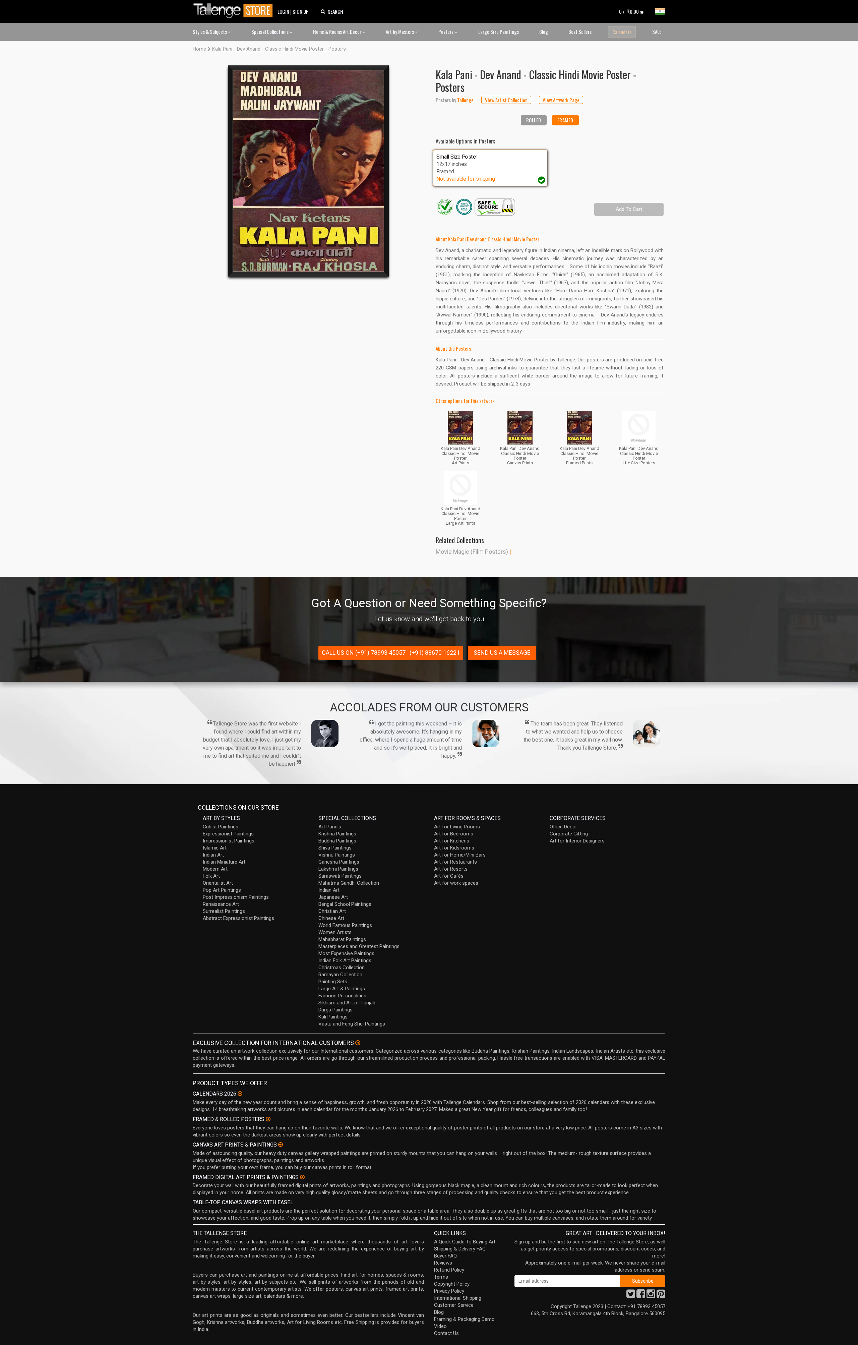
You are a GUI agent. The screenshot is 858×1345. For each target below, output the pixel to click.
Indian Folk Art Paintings (344, 960)
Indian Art (213, 855)
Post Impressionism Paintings (236, 897)
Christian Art (332, 911)
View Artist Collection (506, 100)
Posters (446, 31)
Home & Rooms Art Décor (337, 31)
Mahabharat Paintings (342, 939)
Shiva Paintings (335, 848)
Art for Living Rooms (457, 827)
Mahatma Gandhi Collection (348, 883)
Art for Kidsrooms (454, 848)
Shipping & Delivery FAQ (460, 1249)
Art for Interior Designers (577, 841)
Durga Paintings (335, 1010)
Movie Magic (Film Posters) (472, 551)
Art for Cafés (449, 876)
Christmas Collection (341, 967)
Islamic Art (215, 848)
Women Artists (335, 932)
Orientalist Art (218, 883)
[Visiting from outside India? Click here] (357, 1043)
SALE (656, 31)
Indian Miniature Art (224, 862)
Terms (441, 1277)
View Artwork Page (561, 100)
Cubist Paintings (220, 827)
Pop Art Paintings (222, 890)
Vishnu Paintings (336, 855)
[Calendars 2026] (240, 1093)
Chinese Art (331, 918)
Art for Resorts (451, 869)
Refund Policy (449, 1270)
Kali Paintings (333, 1017)
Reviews (443, 1263)
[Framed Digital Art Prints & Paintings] (302, 1177)
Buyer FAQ (445, 1256)
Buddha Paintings (337, 841)
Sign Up (301, 11)
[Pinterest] (661, 1296)
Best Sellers (580, 31)
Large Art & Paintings (341, 989)
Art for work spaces (456, 883)
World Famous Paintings (345, 925)
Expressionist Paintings (228, 834)
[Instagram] (651, 1296)
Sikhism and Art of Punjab (346, 1003)
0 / (629, 11)
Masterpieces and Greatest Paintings (359, 946)
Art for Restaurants (455, 862)
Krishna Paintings (337, 834)
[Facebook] (640, 1296)
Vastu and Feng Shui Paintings (351, 1024)
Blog (543, 31)
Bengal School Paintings (344, 904)
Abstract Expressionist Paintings (238, 918)
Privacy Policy (449, 1291)
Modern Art (215, 869)
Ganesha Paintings (338, 862)
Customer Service (454, 1305)
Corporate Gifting (569, 834)
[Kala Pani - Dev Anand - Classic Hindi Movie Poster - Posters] (308, 171)
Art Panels (329, 827)
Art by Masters (400, 31)
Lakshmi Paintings (338, 869)
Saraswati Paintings (340, 876)
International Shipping (457, 1298)
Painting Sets (332, 982)
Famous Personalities (342, 996)
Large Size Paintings (498, 31)
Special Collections (270, 31)
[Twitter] (630, 1296)
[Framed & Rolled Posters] (268, 1119)
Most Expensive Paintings (346, 953)
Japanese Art (333, 897)
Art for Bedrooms (453, 834)
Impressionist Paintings (228, 841)
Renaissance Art (221, 904)
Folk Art (211, 876)
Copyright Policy (452, 1284)
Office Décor (563, 827)
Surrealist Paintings (224, 911)
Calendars (621, 32)
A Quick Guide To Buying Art (464, 1242)
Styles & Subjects (210, 31)
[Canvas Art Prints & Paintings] (280, 1144)
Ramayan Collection (340, 975)
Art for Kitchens (451, 841)
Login (283, 11)
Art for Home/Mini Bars (460, 855)
